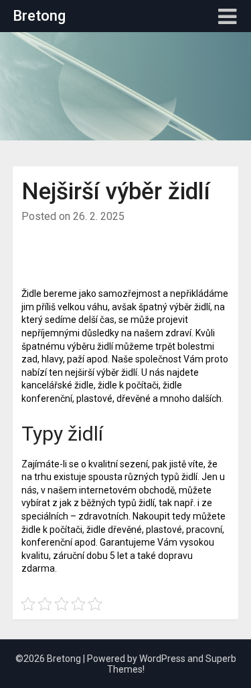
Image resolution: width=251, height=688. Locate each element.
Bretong (39, 15)
